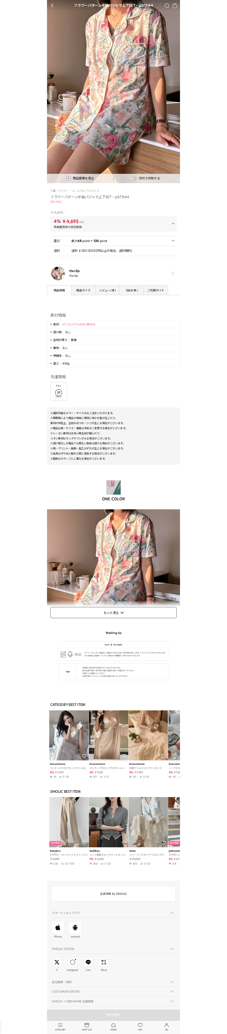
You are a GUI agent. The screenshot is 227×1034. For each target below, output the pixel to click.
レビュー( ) (107, 290)
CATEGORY (60, 1029)
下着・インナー (59, 191)
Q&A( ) (131, 290)
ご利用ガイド (155, 290)
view (172, 273)
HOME (113, 1029)
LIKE (140, 1029)
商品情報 (59, 290)
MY (166, 1029)
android (75, 936)
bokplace (55, 851)
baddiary (95, 851)
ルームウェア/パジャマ (85, 191)
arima (132, 851)
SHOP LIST (87, 1029)
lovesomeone (57, 764)
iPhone (58, 936)
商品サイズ (83, 290)
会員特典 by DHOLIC (113, 894)
